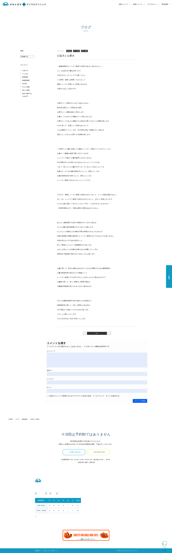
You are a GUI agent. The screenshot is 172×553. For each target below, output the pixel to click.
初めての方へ (92, 495)
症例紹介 (117, 500)
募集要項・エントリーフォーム (125, 513)
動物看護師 (26, 80)
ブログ (116, 521)
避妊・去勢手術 (119, 487)
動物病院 (25, 77)
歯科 (115, 498)
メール (50, 379)
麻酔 (115, 489)
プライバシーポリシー (50, 550)
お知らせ (25, 70)
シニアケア (91, 516)
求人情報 (117, 510)
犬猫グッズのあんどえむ (122, 516)
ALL (97, 333)
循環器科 (117, 495)
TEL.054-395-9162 (41, 489)
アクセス (90, 489)
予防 (88, 510)
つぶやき (25, 74)
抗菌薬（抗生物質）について (97, 519)
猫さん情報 (26, 90)
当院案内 (90, 492)
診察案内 (117, 484)
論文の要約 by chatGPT (27, 95)
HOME (37, 550)
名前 (49, 370)
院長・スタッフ (92, 487)
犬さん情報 (26, 87)
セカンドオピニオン (94, 498)
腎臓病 (116, 492)
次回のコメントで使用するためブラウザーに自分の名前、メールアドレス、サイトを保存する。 (85, 396)
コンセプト (91, 484)
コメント (51, 351)
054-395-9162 (99, 452)
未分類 (24, 83)
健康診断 (90, 513)
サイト (49, 387)
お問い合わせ (75, 452)
